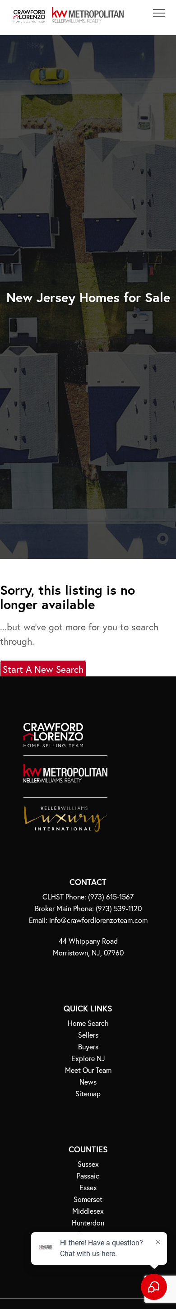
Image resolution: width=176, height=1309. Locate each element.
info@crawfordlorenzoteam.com (98, 920)
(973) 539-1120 (119, 908)
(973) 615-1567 (111, 896)
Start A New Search (43, 669)
